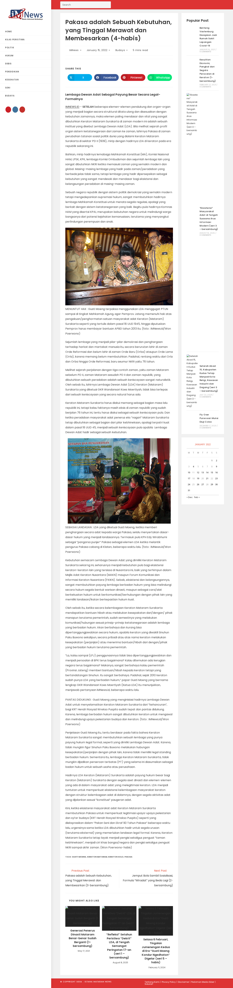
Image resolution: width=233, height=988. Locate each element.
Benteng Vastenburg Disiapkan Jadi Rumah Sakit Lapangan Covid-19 (208, 36)
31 (189, 490)
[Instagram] (15, 109)
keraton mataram (97, 856)
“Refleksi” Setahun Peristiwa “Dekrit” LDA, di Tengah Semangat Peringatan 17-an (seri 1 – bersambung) (119, 946)
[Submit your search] (107, 4)
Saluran (149, 984)
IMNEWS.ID (72, 107)
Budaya (120, 50)
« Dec (190, 497)
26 (198, 484)
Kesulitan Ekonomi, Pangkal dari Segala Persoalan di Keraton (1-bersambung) (208, 70)
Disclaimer (183, 981)
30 (216, 484)
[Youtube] (22, 109)
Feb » (197, 497)
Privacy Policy (169, 981)
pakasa (128, 856)
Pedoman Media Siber (202, 981)
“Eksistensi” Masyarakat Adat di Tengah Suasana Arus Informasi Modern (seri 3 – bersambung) (209, 218)
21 (207, 478)
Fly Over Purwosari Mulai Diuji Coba (209, 418)
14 (207, 472)
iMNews (74, 50)
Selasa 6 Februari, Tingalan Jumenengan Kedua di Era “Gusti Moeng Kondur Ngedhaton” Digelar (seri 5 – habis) (156, 951)
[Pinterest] (8, 109)
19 (198, 478)
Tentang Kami (152, 981)
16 (216, 472)
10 (189, 472)
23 (216, 478)
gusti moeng (79, 856)
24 (189, 484)
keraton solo (115, 856)
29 (212, 484)
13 (202, 472)
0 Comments (205, 51)
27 (202, 484)
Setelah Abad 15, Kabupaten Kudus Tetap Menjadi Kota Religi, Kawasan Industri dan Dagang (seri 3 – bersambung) (209, 378)
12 (198, 472)
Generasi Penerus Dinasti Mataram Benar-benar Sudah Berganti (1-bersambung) (82, 938)
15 (212, 472)
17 (189, 478)
